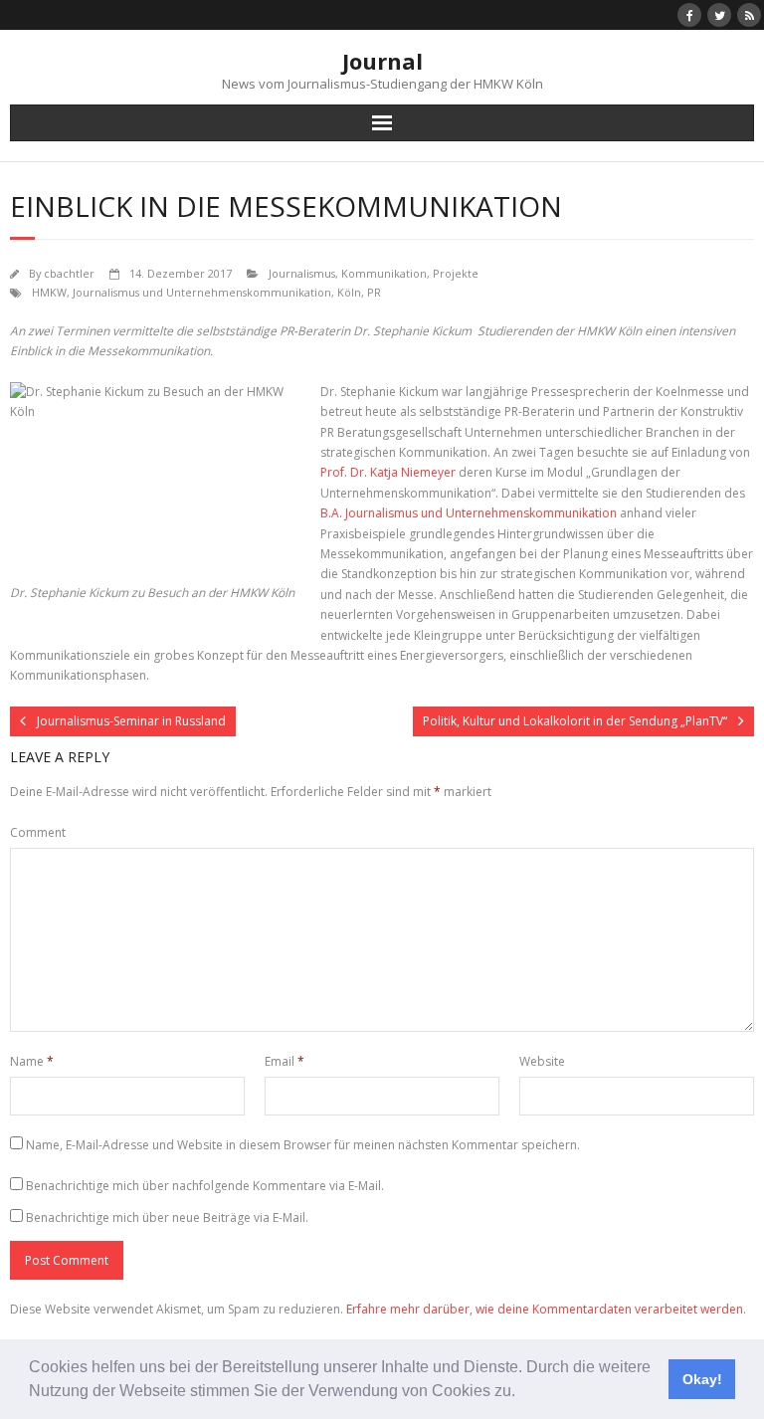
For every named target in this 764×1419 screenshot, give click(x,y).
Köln (349, 292)
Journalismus (302, 273)
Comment (38, 832)
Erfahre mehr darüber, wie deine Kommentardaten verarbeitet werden (544, 1309)
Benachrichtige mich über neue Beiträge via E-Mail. (167, 1217)
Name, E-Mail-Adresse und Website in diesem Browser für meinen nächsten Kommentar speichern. (303, 1144)
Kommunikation (384, 273)
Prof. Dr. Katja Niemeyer (388, 472)
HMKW (49, 292)
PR (374, 292)
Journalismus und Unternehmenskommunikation (202, 292)
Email (284, 1061)
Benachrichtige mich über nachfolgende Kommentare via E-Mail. (205, 1185)
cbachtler (69, 273)
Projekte (455, 273)
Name (32, 1061)
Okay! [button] (702, 1379)
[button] (522, 1393)
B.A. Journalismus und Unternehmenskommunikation (468, 513)
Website (542, 1061)
